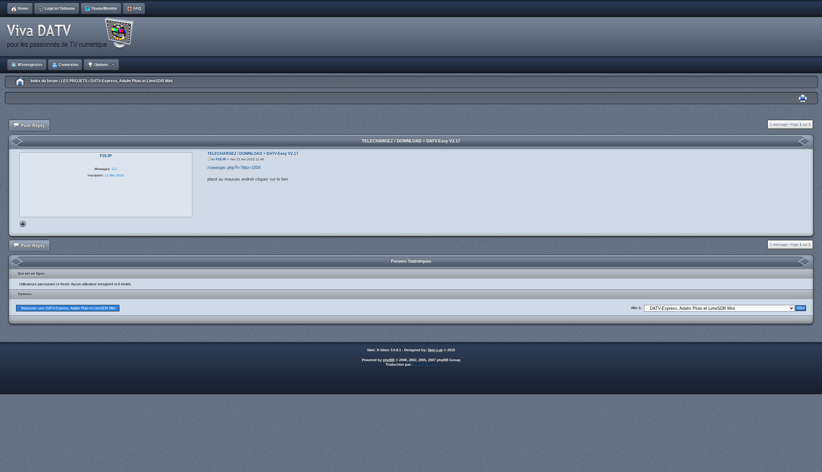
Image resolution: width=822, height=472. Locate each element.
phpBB (389, 360)
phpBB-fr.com (424, 364)
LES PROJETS (74, 81)
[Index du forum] (72, 33)
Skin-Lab (435, 350)
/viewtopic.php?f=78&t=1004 (233, 167)
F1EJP (221, 159)
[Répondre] (29, 125)
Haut (22, 223)
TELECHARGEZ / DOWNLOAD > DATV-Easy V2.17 (411, 140)
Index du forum (44, 81)
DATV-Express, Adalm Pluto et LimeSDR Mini (131, 81)
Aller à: (636, 308)
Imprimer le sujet (803, 98)
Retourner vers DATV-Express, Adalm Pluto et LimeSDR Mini (68, 308)
